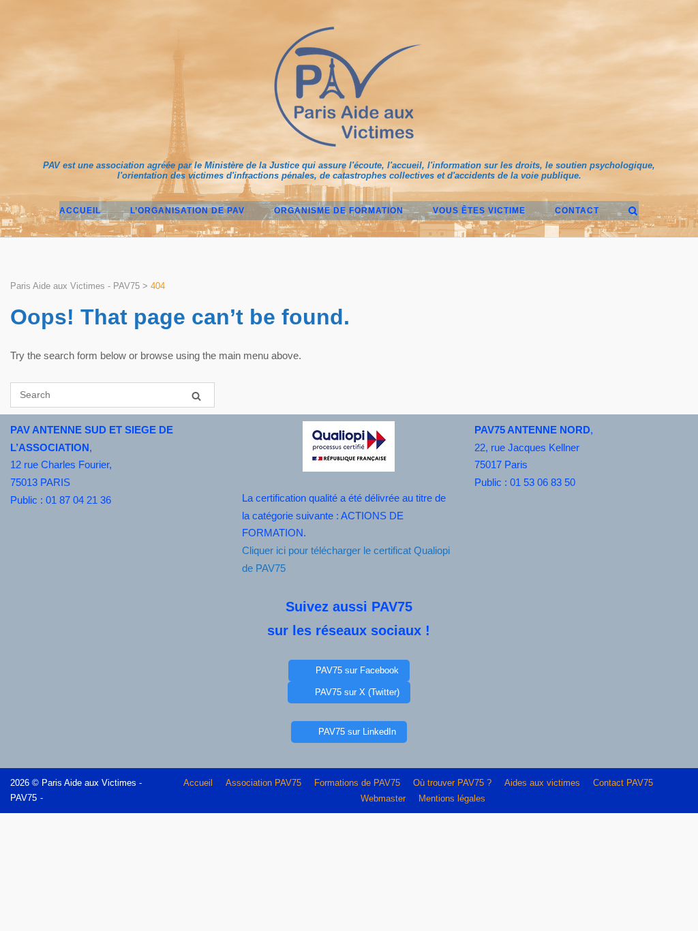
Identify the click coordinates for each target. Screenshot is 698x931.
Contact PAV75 (623, 783)
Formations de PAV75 (357, 783)
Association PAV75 (263, 783)
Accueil (80, 210)
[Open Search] (633, 211)
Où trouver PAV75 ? (452, 783)
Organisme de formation (339, 210)
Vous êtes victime (479, 210)
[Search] (196, 395)
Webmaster (383, 798)
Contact (577, 210)
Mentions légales (452, 798)
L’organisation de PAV (187, 210)
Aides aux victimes (542, 783)
